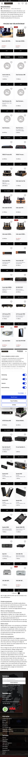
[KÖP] (6, 50)
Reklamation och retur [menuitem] (8, 731)
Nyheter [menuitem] (4, 737)
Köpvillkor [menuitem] (4, 724)
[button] (2, 3)
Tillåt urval (14, 401)
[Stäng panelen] (25, 351)
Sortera (21, 57)
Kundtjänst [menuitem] (5, 725)
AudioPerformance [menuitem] (7, 718)
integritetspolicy (5, 686)
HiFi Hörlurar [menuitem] (5, 744)
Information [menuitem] (5, 716)
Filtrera (8, 57)
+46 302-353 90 (6, 703)
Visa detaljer (21, 393)
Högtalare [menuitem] (4, 741)
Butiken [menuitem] (4, 720)
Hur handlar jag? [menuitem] (6, 727)
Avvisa (14, 404)
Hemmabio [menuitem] (5, 748)
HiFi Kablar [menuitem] (5, 746)
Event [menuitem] (3, 753)
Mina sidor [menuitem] (5, 722)
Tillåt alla (14, 397)
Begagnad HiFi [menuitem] (5, 750)
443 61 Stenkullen (6, 699)
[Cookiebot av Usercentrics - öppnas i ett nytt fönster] (17, 351)
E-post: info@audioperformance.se (10, 701)
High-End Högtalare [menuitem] (7, 743)
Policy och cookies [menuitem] (6, 729)
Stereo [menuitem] (4, 752)
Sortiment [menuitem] (5, 735)
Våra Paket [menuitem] (5, 739)
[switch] (24, 379)
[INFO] (20, 111)
